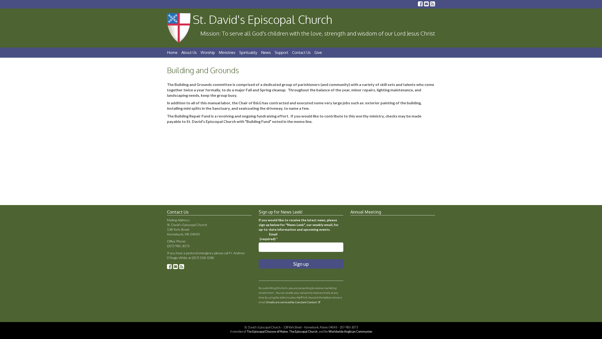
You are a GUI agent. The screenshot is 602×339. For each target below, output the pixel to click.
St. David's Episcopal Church (262, 19)
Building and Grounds (203, 70)
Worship (208, 52)
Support (281, 52)
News (266, 52)
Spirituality (248, 52)
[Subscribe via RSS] (432, 4)
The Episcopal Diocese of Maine (267, 331)
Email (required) (268, 236)
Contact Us (301, 52)
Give (318, 52)
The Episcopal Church (303, 331)
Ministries (227, 52)
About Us (189, 52)
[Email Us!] (426, 4)
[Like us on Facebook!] (420, 4)
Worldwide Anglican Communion (350, 331)
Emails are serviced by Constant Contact (291, 302)
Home (172, 52)
